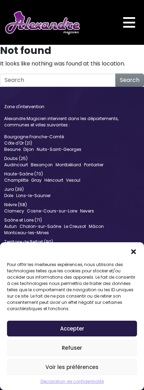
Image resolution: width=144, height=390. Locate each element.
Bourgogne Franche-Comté (34, 137)
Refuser (72, 347)
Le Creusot (75, 226)
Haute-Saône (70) (23, 174)
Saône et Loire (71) (23, 220)
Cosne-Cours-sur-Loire (52, 211)
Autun (10, 226)
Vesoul (73, 180)
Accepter (72, 328)
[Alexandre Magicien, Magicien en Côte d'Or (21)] (42, 22)
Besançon (42, 165)
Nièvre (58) (15, 205)
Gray (36, 180)
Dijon (28, 149)
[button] (133, 251)
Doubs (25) (16, 158)
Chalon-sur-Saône (40, 226)
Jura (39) (14, 189)
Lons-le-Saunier (33, 196)
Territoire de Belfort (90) (28, 242)
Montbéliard (68, 165)
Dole (8, 196)
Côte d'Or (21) (18, 143)
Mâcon (96, 226)
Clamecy (14, 211)
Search (129, 80)
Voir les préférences (72, 367)
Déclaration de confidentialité (72, 381)
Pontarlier (93, 165)
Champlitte (16, 180)
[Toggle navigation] (129, 22)
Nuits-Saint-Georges (59, 149)
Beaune (12, 149)
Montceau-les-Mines (26, 233)
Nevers (87, 211)
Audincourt (16, 165)
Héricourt (53, 180)
